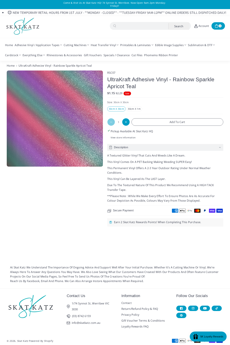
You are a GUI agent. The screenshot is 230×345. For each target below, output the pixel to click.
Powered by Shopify (41, 340)
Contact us (76, 296)
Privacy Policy (130, 315)
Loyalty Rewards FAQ (135, 326)
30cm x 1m (135, 109)
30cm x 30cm (117, 109)
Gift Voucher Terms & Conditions (143, 320)
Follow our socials (192, 296)
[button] (218, 26)
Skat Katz (22, 340)
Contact (126, 303)
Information (130, 296)
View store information (123, 137)
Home (11, 65)
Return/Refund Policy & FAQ (139, 309)
